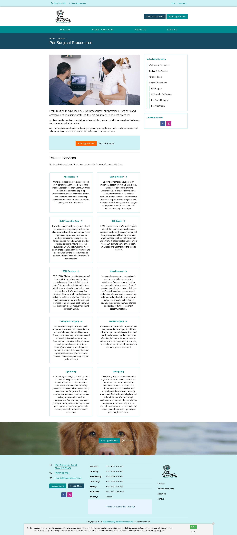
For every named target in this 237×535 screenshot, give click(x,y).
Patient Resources (103, 29)
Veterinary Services (156, 59)
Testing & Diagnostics (158, 71)
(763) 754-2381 (106, 143)
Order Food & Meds (154, 16)
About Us (140, 29)
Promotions (182, 3)
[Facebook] (162, 123)
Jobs (173, 3)
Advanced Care (155, 77)
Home (52, 38)
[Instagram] (168, 123)
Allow (193, 527)
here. (163, 530)
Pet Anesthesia (158, 106)
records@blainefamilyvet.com (68, 478)
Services (65, 29)
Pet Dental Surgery (159, 100)
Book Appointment (177, 16)
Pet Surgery (156, 88)
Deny (193, 532)
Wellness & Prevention (159, 65)
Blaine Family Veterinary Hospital (118, 521)
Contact (172, 29)
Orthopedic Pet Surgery (161, 94)
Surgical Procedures (158, 82)
